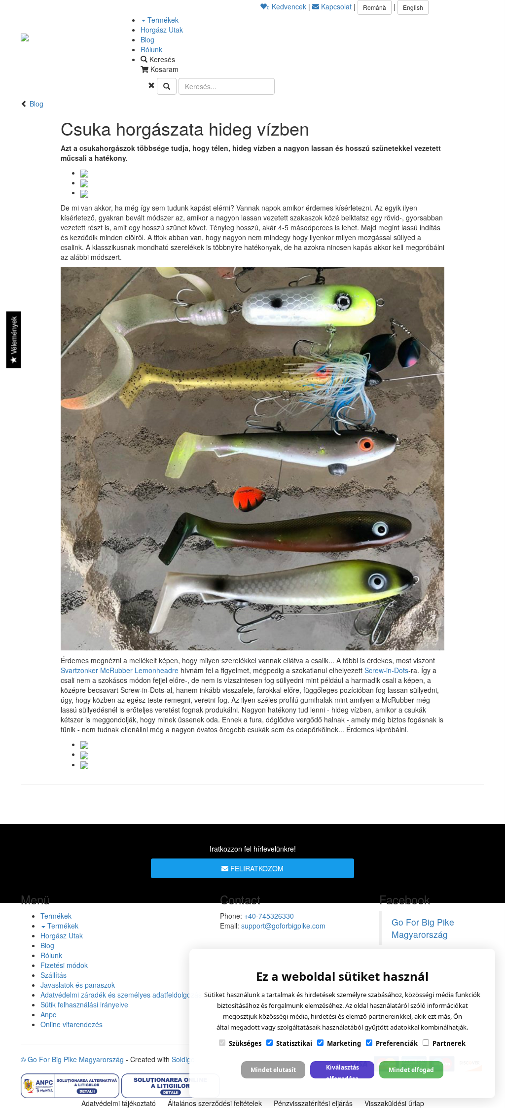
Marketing (344, 1043)
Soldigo (183, 1059)
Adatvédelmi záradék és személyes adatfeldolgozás (121, 995)
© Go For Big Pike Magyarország (72, 1059)
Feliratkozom (256, 868)
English (413, 7)
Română (374, 7)
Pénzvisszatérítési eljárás (313, 1103)
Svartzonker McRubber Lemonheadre (120, 670)
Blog (147, 39)
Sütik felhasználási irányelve (84, 1004)
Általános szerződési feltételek (215, 1103)
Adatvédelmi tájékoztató (118, 1103)
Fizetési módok (64, 965)
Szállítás (53, 975)
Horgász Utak (162, 30)
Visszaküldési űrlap (394, 1103)
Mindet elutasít (273, 1070)
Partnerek (449, 1043)
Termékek (162, 20)
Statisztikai (294, 1043)
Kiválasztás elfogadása (342, 1070)
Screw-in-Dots (386, 670)
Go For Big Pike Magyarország (423, 928)
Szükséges (245, 1043)
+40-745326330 (269, 916)
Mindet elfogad (411, 1070)
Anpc (48, 1014)
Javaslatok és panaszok (77, 985)
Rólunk (151, 49)
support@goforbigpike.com (283, 925)
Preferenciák (397, 1043)
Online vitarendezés (71, 1024)
